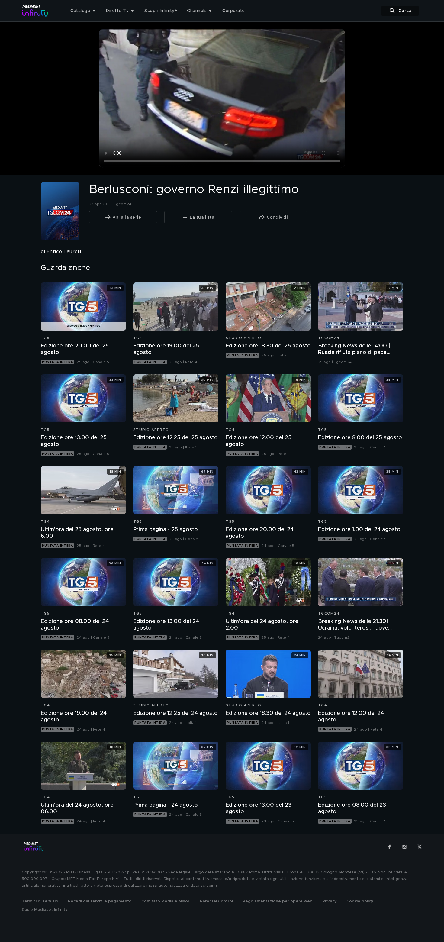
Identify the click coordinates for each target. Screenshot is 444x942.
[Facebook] (389, 847)
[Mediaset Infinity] (35, 11)
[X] (419, 847)
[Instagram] (404, 847)
